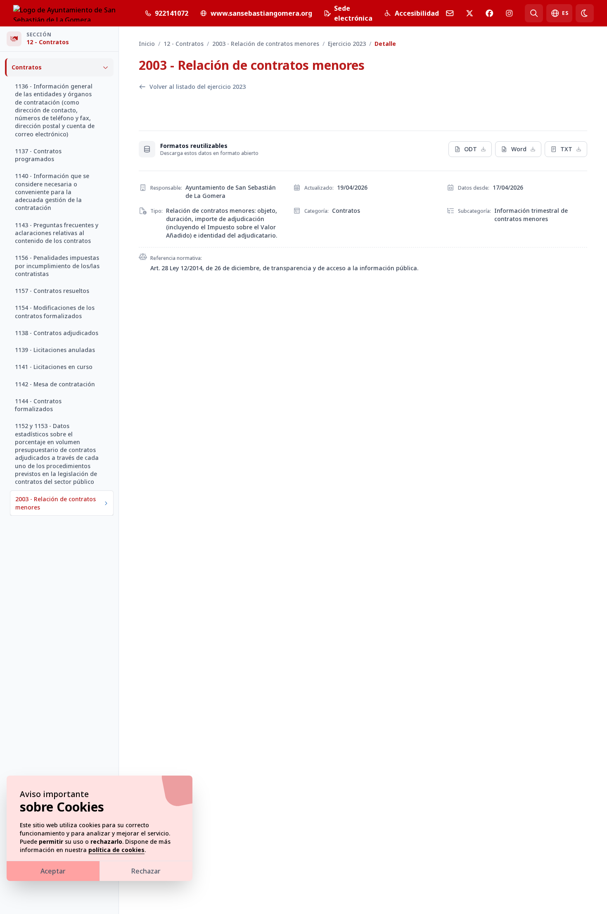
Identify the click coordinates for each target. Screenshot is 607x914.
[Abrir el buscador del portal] (534, 13)
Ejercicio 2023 (347, 44)
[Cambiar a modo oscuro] (585, 13)
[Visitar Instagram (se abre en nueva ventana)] (509, 13)
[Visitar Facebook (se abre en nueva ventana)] (489, 13)
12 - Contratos (184, 44)
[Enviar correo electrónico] (450, 13)
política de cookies (116, 850)
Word (518, 149)
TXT (566, 149)
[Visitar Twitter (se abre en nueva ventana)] (469, 13)
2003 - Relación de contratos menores (265, 44)
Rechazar (146, 871)
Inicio (147, 44)
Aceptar (53, 871)
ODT (470, 149)
